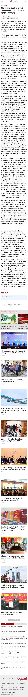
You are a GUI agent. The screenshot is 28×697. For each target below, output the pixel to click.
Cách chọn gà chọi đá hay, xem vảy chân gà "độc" (13, 657)
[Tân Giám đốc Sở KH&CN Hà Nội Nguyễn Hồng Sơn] (14, 601)
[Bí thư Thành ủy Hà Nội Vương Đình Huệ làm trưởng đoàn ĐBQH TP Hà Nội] (14, 456)
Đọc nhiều (7, 623)
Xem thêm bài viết (14, 620)
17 (13, 633)
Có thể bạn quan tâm (9, 312)
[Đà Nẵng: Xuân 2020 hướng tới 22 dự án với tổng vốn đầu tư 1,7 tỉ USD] (14, 574)
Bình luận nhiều (20, 623)
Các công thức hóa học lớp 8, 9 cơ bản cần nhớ (12, 647)
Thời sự (5, 5)
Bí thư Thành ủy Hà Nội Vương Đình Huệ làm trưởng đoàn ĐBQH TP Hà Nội (13, 469)
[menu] (1, 1)
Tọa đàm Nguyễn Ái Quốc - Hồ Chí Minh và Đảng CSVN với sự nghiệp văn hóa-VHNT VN (13, 528)
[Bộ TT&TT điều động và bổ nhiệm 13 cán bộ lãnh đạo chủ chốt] (14, 487)
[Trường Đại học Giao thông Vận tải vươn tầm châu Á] (9, 319)
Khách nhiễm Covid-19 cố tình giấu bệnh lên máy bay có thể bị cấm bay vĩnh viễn (13, 410)
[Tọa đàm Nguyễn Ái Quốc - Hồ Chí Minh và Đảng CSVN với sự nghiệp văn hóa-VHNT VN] (14, 516)
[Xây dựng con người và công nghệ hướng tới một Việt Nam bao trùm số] (14, 340)
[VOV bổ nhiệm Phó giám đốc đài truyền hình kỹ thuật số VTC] (14, 428)
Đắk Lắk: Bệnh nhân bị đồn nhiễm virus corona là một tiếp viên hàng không (13, 558)
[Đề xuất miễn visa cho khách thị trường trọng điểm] (14, 368)
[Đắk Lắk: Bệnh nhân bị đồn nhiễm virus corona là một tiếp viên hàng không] (14, 545)
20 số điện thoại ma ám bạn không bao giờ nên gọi (13, 643)
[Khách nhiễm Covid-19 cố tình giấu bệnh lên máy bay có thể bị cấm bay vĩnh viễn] (14, 397)
